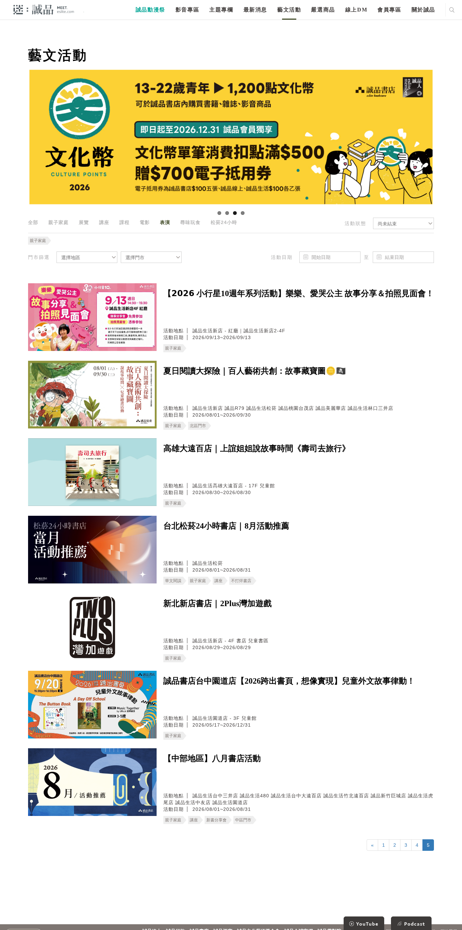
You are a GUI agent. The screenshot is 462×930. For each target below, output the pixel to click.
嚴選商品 (323, 10)
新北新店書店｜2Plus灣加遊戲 (217, 603)
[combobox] (403, 223)
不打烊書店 (241, 580)
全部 (33, 222)
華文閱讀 (173, 580)
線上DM (356, 10)
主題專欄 (221, 10)
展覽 (84, 222)
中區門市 (243, 820)
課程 (124, 222)
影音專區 (187, 10)
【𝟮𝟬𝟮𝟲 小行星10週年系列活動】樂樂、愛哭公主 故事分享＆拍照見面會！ (298, 293)
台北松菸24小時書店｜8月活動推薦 (226, 526)
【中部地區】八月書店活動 (212, 758)
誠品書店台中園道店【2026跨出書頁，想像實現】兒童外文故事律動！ (289, 681)
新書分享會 (216, 820)
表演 (165, 222)
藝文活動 (289, 10)
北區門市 (198, 425)
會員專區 (389, 10)
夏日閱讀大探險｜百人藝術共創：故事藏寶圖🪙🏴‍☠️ (254, 371)
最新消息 (255, 10)
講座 (104, 222)
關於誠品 (423, 10)
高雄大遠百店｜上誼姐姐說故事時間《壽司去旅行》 (256, 448)
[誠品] (44, 9)
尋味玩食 (190, 222)
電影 (145, 222)
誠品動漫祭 (150, 10)
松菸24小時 (224, 222)
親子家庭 (58, 222)
